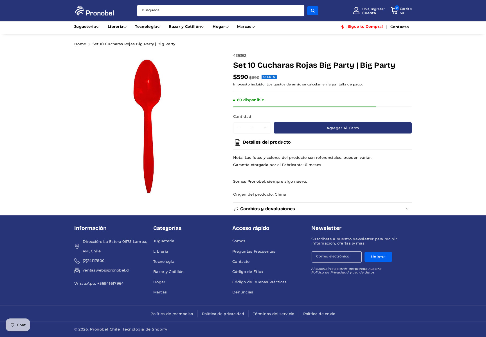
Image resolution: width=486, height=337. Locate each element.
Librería (115, 26)
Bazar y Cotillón (185, 26)
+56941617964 (110, 283)
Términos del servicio (273, 314)
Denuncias (242, 292)
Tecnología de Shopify (144, 329)
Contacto (240, 261)
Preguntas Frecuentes (253, 251)
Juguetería (85, 26)
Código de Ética (247, 272)
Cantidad (242, 116)
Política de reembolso (171, 314)
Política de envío (319, 314)
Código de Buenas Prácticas (259, 282)
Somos (239, 241)
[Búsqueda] (312, 10)
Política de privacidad (223, 314)
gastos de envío (287, 84)
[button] (401, 10)
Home (80, 44)
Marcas (244, 26)
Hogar (219, 26)
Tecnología (146, 26)
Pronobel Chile (105, 329)
